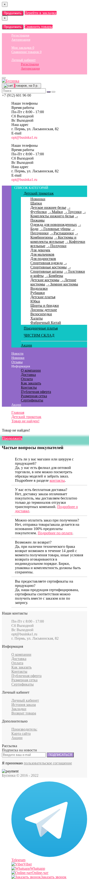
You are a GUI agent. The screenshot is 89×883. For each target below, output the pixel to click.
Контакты (29, 387)
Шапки (36, 203)
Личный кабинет (23, 60)
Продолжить (13, 13)
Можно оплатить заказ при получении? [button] (47, 520)
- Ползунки (56, 246)
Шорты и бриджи (44, 305)
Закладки (18, 709)
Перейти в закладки (40, 13)
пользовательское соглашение (48, 763)
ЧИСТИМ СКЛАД (39, 335)
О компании (31, 370)
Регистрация (20, 35)
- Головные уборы (54, 229)
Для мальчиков (42, 254)
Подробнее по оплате (55, 533)
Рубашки (37, 293)
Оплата (27, 379)
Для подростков (43, 259)
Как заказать (31, 383)
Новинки (37, 199)
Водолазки (39, 288)
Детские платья (42, 297)
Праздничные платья (41, 328)
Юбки (35, 301)
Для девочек (40, 250)
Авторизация (20, 39)
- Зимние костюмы (62, 284)
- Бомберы (54, 276)
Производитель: (24, 729)
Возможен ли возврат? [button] (33, 542)
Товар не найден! (25, 421)
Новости (17, 353)
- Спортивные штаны (50, 269)
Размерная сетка (34, 396)
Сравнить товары (38, 27)
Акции (26, 345)
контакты (57, 480)
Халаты (36, 318)
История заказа (23, 705)
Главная (17, 412)
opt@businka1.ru (24, 137)
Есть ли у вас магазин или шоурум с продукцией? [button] (44, 461)
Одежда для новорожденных (53, 225)
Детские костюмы (44, 280)
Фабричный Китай (45, 323)
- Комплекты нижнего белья (58, 214)
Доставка (28, 375)
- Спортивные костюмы (48, 265)
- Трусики (73, 212)
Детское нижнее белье (48, 207)
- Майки (55, 212)
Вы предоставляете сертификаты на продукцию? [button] (44, 583)
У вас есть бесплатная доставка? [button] (41, 490)
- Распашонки (62, 233)
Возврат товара (23, 713)
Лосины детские (43, 310)
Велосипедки (41, 314)
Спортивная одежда (46, 263)
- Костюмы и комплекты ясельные (53, 239)
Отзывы (17, 362)
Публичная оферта (36, 392)
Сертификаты (32, 400)
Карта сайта (21, 733)
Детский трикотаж (39, 193)
